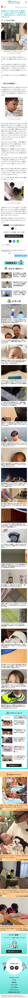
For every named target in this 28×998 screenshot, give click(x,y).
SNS (20, 717)
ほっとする (6, 232)
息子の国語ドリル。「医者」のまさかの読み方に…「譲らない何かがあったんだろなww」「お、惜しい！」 (13, 585)
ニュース (7, 717)
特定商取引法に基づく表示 (14, 992)
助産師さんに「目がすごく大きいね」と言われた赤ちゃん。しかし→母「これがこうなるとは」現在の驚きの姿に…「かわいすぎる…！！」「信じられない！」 (14, 362)
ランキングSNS (14, 984)
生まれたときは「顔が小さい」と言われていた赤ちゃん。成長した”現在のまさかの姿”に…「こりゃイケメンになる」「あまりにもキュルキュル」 (13, 464)
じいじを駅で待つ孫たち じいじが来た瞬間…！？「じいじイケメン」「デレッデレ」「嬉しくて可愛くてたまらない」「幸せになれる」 (20, 759)
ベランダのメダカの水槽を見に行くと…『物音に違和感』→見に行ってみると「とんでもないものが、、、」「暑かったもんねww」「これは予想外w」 (13, 404)
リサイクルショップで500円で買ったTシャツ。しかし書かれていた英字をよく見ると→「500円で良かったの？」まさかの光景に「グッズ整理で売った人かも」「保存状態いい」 (13, 383)
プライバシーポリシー (14, 989)
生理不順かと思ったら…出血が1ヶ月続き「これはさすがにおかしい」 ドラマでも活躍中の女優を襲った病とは (20, 749)
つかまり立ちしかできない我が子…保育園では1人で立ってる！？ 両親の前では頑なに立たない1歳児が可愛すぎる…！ (20, 294)
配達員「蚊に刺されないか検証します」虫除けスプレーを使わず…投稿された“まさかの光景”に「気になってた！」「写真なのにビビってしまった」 (13, 706)
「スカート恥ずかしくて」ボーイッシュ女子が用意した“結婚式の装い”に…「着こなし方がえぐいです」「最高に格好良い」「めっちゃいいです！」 (14, 686)
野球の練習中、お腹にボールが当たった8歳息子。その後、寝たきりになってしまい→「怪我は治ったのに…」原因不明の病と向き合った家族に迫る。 (13, 321)
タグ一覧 (14, 979)
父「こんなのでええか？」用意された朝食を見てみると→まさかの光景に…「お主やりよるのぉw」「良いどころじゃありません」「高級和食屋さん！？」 (14, 525)
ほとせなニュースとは (14, 977)
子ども (19, 232)
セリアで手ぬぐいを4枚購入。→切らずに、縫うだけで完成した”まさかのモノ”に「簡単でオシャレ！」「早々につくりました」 (14, 545)
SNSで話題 (13, 232)
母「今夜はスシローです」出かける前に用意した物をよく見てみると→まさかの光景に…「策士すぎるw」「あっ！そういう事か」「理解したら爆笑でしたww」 (14, 666)
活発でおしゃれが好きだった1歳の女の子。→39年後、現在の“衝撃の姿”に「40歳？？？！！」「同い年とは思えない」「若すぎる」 (14, 645)
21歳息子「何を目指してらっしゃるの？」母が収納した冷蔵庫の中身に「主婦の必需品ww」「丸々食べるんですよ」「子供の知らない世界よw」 (14, 566)
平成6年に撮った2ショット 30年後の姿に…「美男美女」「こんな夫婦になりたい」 (20, 732)
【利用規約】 (14, 982)
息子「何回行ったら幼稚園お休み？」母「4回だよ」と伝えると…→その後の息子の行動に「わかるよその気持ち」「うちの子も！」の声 (20, 277)
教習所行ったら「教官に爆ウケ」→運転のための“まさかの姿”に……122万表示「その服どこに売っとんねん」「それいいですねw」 (14, 424)
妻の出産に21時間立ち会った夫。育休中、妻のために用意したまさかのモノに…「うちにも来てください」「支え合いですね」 (14, 505)
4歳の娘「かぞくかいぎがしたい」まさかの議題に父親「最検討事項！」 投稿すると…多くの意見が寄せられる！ (20, 285)
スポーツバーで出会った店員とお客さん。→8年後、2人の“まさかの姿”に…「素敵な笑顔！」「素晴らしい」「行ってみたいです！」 (13, 341)
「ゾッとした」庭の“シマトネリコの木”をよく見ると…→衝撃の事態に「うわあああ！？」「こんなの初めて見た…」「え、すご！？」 (14, 625)
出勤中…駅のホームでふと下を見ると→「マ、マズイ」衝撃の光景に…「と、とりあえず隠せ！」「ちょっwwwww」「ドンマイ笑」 (13, 605)
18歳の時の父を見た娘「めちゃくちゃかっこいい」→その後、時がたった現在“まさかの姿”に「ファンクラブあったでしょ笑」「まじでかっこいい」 (14, 444)
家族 (23, 232)
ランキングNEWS (14, 987)
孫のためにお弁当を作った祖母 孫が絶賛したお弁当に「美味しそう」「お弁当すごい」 (20, 740)
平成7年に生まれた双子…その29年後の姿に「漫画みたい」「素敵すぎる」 (19, 723)
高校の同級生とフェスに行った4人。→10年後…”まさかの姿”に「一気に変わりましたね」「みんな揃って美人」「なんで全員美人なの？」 (14, 485)
